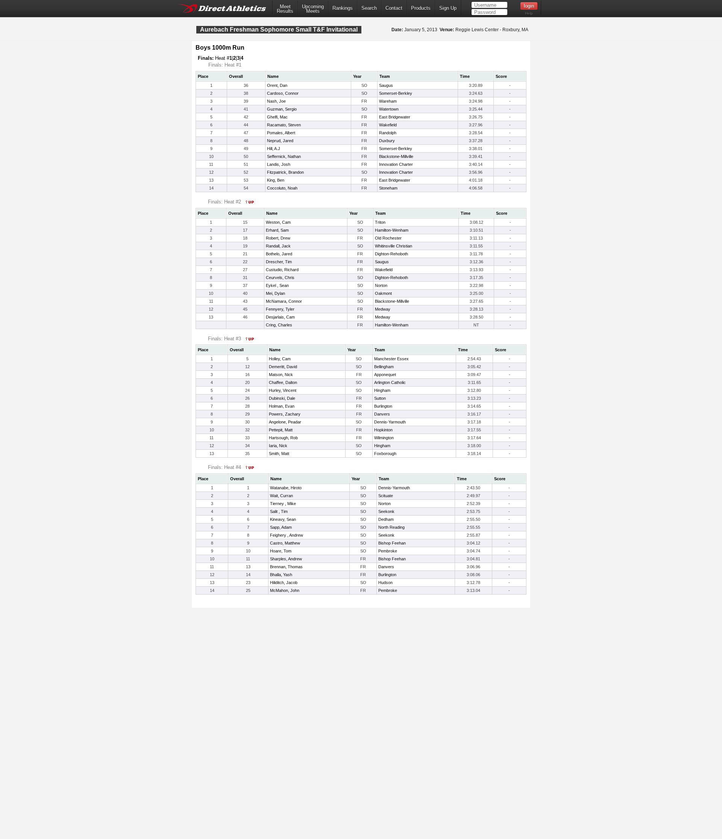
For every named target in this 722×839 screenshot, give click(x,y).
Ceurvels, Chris (280, 277)
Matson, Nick (281, 374)
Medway (382, 309)
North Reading (391, 527)
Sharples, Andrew (286, 559)
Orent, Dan (277, 85)
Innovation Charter (396, 164)
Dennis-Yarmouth (390, 422)
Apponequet (385, 374)
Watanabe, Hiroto (286, 487)
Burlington (383, 406)
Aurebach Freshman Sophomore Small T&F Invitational (279, 29)
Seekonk (386, 511)
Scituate (385, 495)
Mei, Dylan (275, 293)
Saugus (386, 85)
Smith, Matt (279, 453)
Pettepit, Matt (281, 430)
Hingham (382, 390)
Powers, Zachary (284, 414)
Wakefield (388, 125)
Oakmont (383, 293)
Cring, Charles (279, 325)
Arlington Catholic (390, 382)
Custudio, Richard (282, 269)
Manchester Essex (391, 359)
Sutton (380, 398)
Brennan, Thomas (286, 566)
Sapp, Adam (281, 527)
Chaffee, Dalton (283, 382)
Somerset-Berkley (395, 93)
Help (529, 13)
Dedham (386, 519)
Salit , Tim (279, 511)
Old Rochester (388, 238)
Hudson (385, 582)
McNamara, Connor (284, 301)
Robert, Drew (278, 238)
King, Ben (275, 180)
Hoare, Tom (280, 551)
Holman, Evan (281, 406)
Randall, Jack (278, 246)
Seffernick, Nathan (284, 156)
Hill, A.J (273, 148)
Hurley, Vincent (282, 390)
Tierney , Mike (283, 503)
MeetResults (285, 9)
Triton (380, 222)
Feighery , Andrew (286, 535)
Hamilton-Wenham (391, 230)
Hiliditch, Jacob (283, 582)
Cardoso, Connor (283, 93)
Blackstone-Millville (396, 156)
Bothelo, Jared (279, 254)
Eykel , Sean (277, 285)
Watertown (389, 109)
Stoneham (388, 188)
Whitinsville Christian (393, 246)
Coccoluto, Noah (282, 188)
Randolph (387, 132)
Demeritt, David (283, 366)
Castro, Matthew (285, 543)
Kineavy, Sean (283, 519)
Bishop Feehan (392, 543)
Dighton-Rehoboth (391, 254)
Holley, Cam (280, 359)
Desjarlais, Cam (280, 317)
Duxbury (387, 140)
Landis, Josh (278, 164)
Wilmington (384, 437)
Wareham (388, 101)
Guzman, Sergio (282, 109)
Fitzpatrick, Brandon (285, 172)
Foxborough (385, 453)
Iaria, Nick (278, 445)
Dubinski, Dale (282, 398)
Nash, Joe (276, 101)
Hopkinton (383, 430)
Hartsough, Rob (283, 437)
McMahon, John (284, 590)
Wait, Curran (281, 495)
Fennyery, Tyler (280, 309)
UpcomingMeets (313, 9)
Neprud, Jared (280, 140)
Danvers (382, 414)
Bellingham (384, 366)
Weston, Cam (278, 222)
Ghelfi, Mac (277, 117)
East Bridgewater (394, 117)
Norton (381, 285)
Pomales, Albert (281, 132)
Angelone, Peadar (285, 422)
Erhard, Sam (277, 230)
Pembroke (387, 551)
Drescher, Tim (279, 261)
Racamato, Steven (284, 125)
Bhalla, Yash (281, 574)
